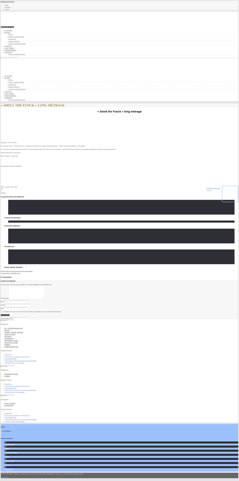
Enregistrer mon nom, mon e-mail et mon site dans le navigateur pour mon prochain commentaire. (32, 311)
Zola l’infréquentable (10, 358)
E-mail (2, 305)
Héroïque (7, 465)
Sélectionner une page (7, 2)
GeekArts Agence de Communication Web (33, 474)
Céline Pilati (14, 156)
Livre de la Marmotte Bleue (17, 44)
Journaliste (12, 39)
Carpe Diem (8, 354)
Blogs (7, 32)
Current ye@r (5, 318)
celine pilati (13, 187)
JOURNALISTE (8, 338)
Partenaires (10, 50)
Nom (2, 301)
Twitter (6, 5)
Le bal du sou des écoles (12, 217)
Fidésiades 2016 (9, 444)
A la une (8, 30)
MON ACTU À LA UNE (11, 342)
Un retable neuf (9, 246)
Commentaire (5, 298)
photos (8, 46)
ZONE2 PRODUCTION (11, 347)
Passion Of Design (13, 41)
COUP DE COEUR (9, 334)
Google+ (7, 9)
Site (2, 308)
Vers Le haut (4, 477)
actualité (7, 187)
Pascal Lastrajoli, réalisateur (13, 267)
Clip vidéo (9, 48)
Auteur (10, 34)
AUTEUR (7, 330)
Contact (8, 52)
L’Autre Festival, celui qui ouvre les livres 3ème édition (20, 361)
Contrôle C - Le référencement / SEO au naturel (69, 474)
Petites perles (8, 469)
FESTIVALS (7, 336)
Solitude (6, 457)
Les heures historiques (11, 452)
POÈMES (7, 345)
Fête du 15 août (9, 461)
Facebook (7, 7)
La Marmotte (216, 188)
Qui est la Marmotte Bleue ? (17, 54)
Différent (7, 448)
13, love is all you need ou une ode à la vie (17, 356)
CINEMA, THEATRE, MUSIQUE (16, 37)
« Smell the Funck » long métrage (14, 363)
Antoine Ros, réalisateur (12, 225)
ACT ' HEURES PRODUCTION (13, 328)
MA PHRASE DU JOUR (11, 340)
